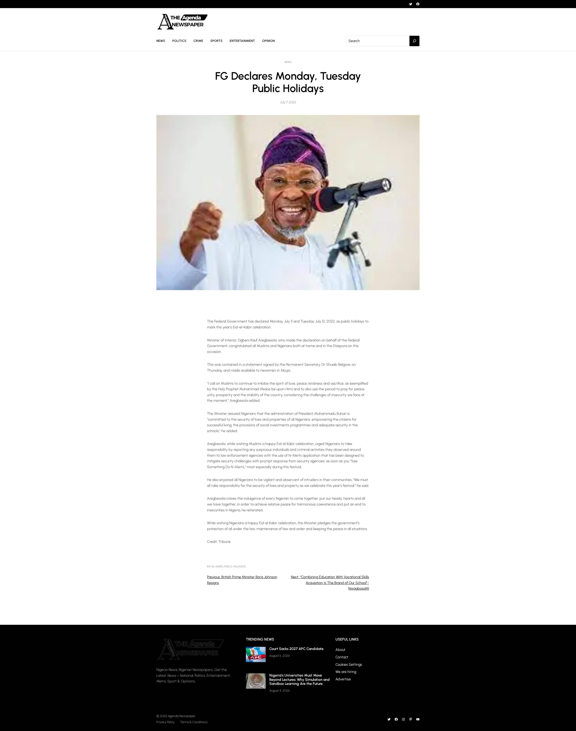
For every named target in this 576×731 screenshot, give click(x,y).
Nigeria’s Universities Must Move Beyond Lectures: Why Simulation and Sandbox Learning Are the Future (299, 679)
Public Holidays (235, 566)
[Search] (414, 41)
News (288, 62)
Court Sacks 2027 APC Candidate (296, 649)
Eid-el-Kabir (215, 566)
